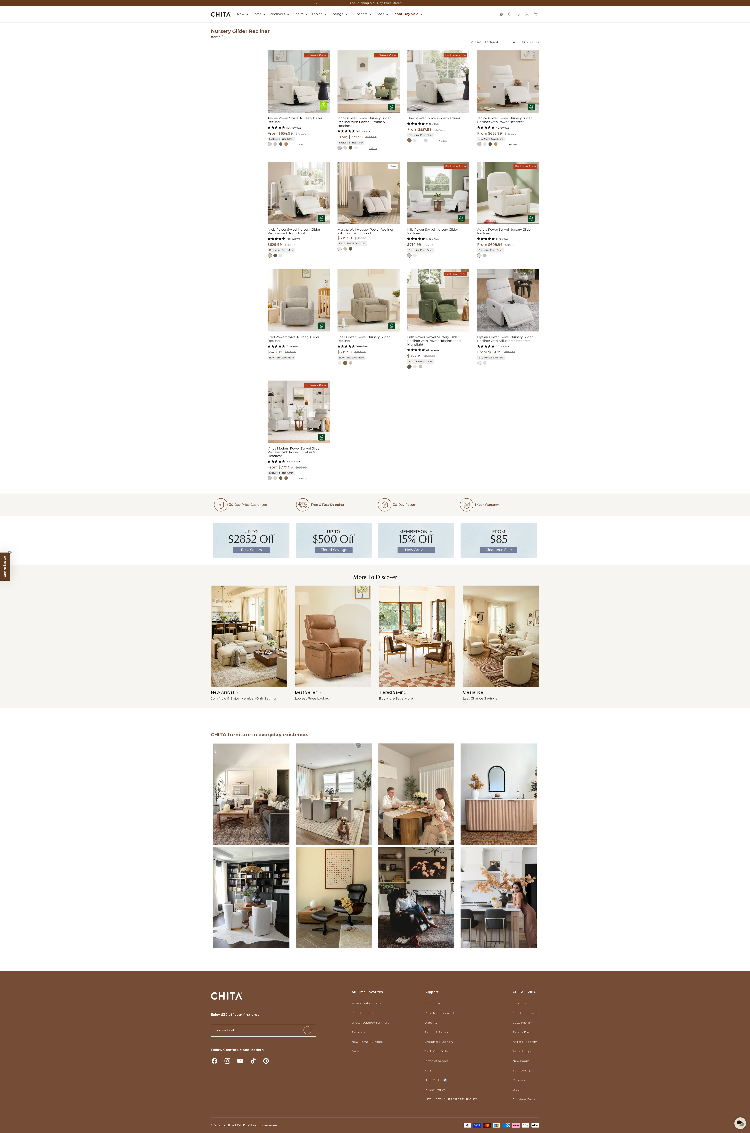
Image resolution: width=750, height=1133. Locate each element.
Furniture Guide (524, 1099)
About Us (520, 1003)
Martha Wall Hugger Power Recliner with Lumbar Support (365, 231)
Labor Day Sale (405, 14)
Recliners (277, 14)
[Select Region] (501, 14)
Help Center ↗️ (436, 1080)
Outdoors (360, 14)
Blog (516, 1089)
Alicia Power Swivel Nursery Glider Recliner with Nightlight (294, 231)
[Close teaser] (10, 552)
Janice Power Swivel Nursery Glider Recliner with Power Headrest (504, 120)
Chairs (298, 14)
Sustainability (522, 1022)
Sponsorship (522, 1070)
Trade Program (524, 1051)
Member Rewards (526, 1013)
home (216, 37)
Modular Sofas (362, 1013)
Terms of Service (437, 1061)
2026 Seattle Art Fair (366, 1003)
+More (303, 144)
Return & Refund (437, 1032)
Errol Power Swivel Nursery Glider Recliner (293, 339)
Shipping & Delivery (439, 1041)
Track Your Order (437, 1051)
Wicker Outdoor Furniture (370, 1022)
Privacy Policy (435, 1089)
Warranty (431, 1022)
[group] (249, 643)
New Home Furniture (367, 1041)
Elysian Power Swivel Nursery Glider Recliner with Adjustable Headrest (505, 339)
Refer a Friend (523, 1032)
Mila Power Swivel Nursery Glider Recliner (432, 231)
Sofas (257, 14)
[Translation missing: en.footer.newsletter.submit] (307, 1030)
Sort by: (475, 42)
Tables (317, 14)
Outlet (356, 1051)
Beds (380, 14)
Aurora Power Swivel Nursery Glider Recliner (504, 231)
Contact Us (433, 1003)
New (241, 14)
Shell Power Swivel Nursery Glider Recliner (364, 339)
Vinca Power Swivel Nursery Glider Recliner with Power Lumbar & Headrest (364, 121)
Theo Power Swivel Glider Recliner (433, 118)
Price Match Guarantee (441, 1013)
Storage (337, 14)
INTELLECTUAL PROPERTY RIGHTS (451, 1099)
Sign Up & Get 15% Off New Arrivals (375, 2)
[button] (509, 14)
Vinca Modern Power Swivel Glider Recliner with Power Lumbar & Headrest (294, 452)
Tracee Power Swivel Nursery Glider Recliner (295, 120)
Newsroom (521, 1061)
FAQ (428, 1070)
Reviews (519, 1080)
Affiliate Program (525, 1041)
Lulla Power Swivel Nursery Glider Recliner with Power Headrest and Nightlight (434, 340)
